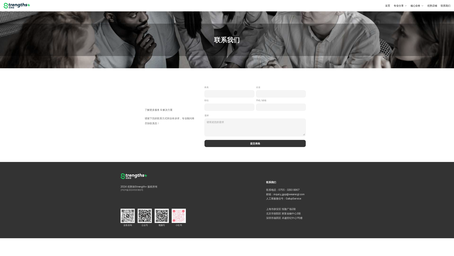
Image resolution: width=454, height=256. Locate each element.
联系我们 (445, 5)
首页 (387, 5)
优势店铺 (432, 5)
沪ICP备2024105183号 (132, 190)
